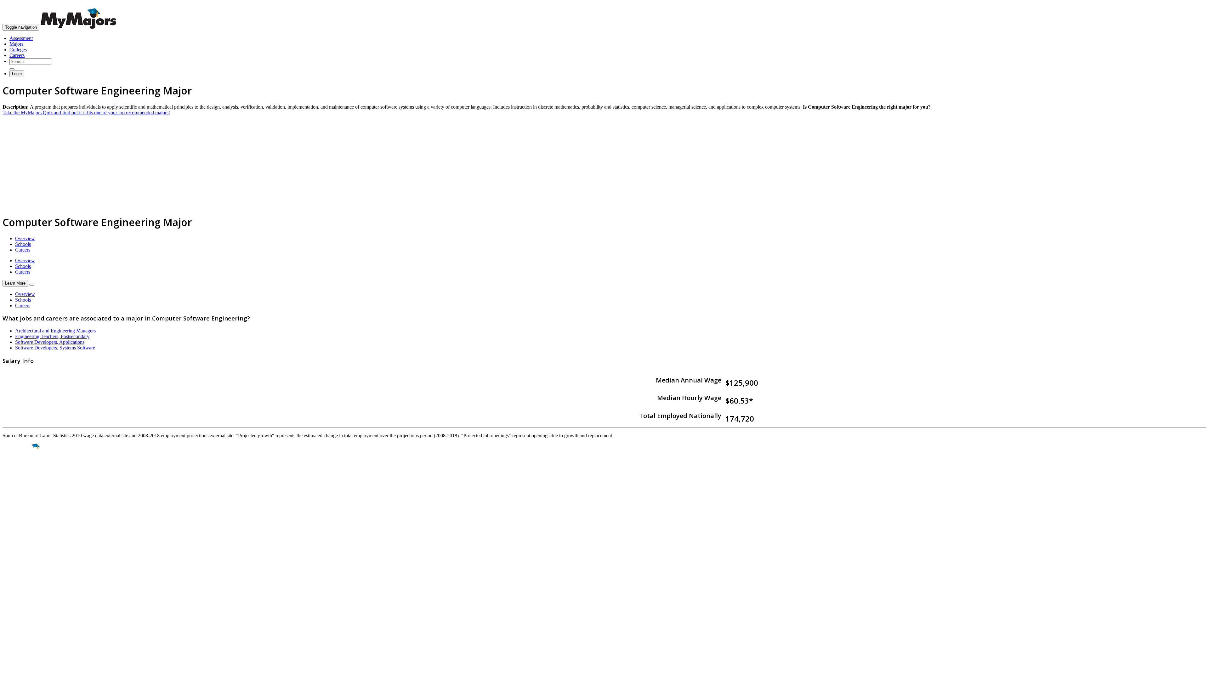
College (19, 481)
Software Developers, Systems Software (55, 347)
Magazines (13, 548)
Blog (7, 560)
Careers (17, 55)
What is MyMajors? (22, 531)
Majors (16, 44)
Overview (25, 238)
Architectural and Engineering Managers (55, 330)
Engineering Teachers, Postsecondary (52, 336)
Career (19, 495)
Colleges (18, 49)
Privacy (25, 597)
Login (17, 73)
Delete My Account (22, 554)
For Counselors (18, 537)
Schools (23, 244)
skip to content (1193, 5)
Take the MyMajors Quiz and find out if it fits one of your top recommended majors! (86, 112)
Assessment (21, 38)
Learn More (15, 283)
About (10, 518)
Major (17, 468)
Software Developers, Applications (49, 342)
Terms (9, 597)
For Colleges (15, 543)
